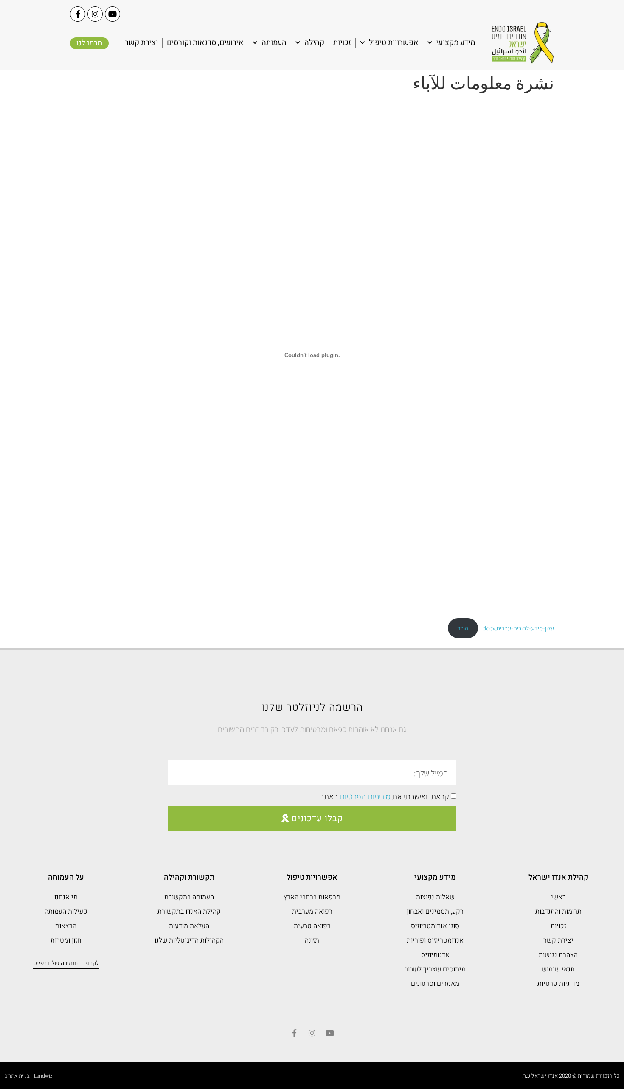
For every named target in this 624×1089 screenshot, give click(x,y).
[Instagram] (95, 14)
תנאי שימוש (558, 969)
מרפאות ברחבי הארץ (312, 897)
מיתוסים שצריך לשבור (435, 969)
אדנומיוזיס (435, 955)
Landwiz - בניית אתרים (28, 1075)
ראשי (558, 897)
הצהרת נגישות (558, 955)
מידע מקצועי (455, 42)
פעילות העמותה (66, 911)
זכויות (342, 42)
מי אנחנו (66, 897)
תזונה (312, 940)
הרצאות (65, 926)
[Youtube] (112, 14)
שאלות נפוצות (435, 897)
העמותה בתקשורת (189, 897)
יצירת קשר (141, 42)
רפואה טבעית (312, 926)
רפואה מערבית (312, 911)
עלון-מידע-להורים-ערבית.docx (518, 628)
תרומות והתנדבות (558, 911)
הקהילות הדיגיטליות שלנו (189, 940)
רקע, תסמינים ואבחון (435, 911)
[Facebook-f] (77, 14)
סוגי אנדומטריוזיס (435, 926)
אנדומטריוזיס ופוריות (435, 940)
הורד (462, 628)
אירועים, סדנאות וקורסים (205, 42)
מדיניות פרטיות (558, 984)
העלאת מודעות (189, 926)
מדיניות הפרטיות (365, 796)
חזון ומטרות (66, 940)
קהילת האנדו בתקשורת (189, 911)
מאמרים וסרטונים (435, 984)
